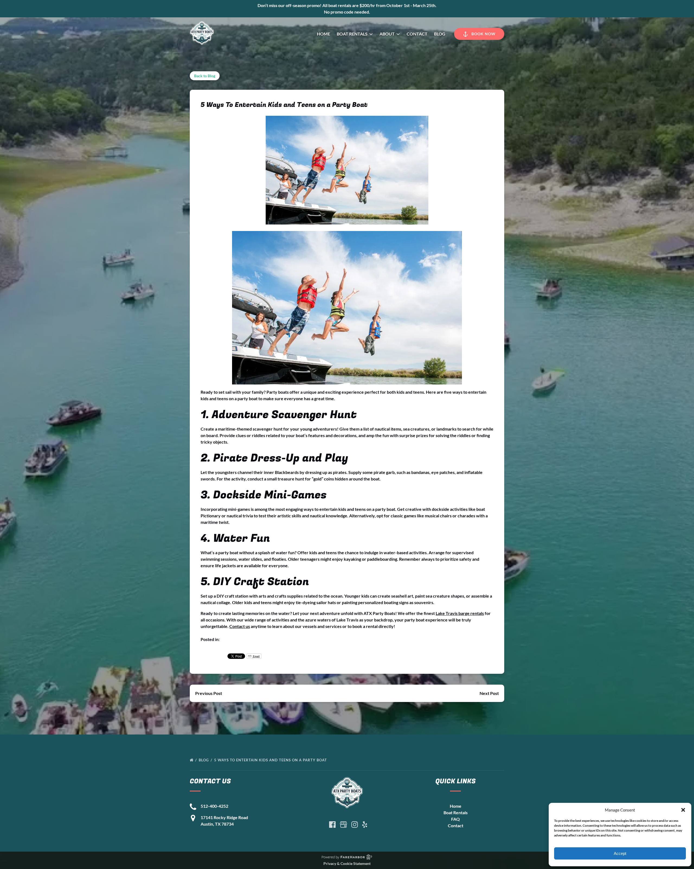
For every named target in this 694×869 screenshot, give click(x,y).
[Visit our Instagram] (354, 824)
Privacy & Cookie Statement (347, 863)
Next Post (489, 693)
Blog (439, 33)
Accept (620, 853)
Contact (417, 33)
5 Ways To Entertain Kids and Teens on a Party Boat (271, 760)
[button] (683, 810)
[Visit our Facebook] (332, 824)
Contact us (239, 626)
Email (256, 656)
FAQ (455, 819)
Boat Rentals (456, 812)
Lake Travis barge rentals (460, 613)
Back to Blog (204, 75)
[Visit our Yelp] (364, 824)
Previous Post (208, 693)
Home (323, 33)
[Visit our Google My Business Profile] (343, 824)
